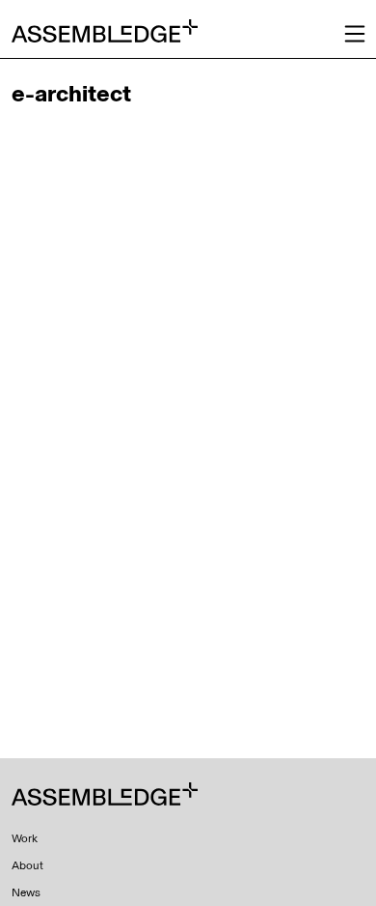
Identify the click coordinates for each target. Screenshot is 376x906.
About (27, 865)
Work (25, 838)
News (26, 892)
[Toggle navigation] (354, 33)
